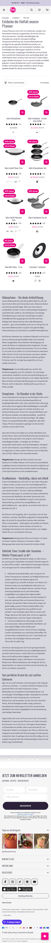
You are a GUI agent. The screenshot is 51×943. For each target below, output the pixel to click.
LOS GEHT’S (37, 476)
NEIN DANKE (37, 480)
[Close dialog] (48, 455)
